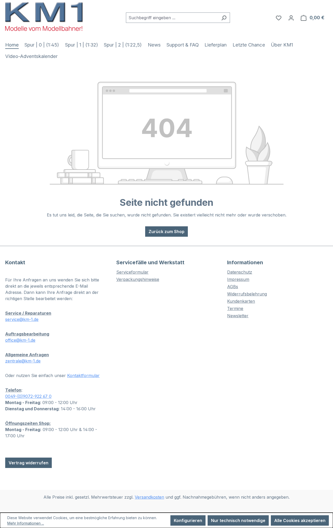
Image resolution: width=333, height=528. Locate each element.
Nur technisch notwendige (238, 520)
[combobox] (172, 17)
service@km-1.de (22, 319)
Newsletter (237, 315)
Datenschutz (239, 272)
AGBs (232, 286)
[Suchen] (224, 17)
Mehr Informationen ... (25, 523)
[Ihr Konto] (291, 17)
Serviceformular (132, 272)
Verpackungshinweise (137, 279)
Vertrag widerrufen (28, 462)
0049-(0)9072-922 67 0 (28, 396)
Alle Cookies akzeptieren (299, 520)
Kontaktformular (83, 375)
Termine (235, 308)
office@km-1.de (20, 340)
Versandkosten (149, 497)
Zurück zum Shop (166, 231)
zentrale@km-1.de (23, 361)
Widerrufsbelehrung (247, 293)
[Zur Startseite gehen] (44, 16)
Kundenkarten (241, 301)
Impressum (238, 279)
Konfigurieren (188, 520)
